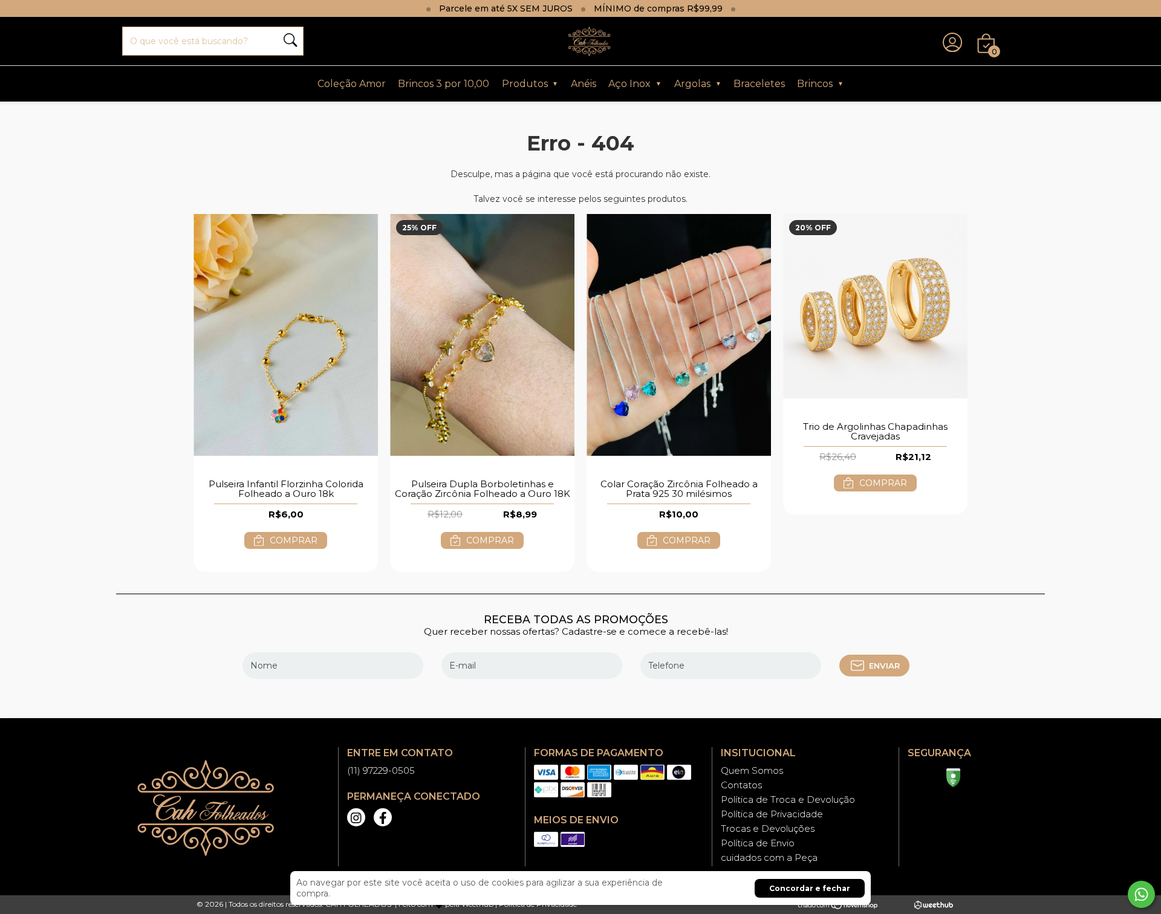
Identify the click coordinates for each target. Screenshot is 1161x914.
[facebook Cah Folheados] (383, 817)
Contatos (741, 785)
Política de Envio (758, 843)
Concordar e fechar (809, 888)
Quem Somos (752, 770)
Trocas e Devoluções (768, 828)
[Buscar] (290, 41)
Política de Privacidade (772, 814)
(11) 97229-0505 (381, 770)
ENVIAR (884, 665)
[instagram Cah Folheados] (356, 817)
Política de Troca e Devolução (788, 799)
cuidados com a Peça (769, 857)
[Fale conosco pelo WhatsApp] (1141, 894)
